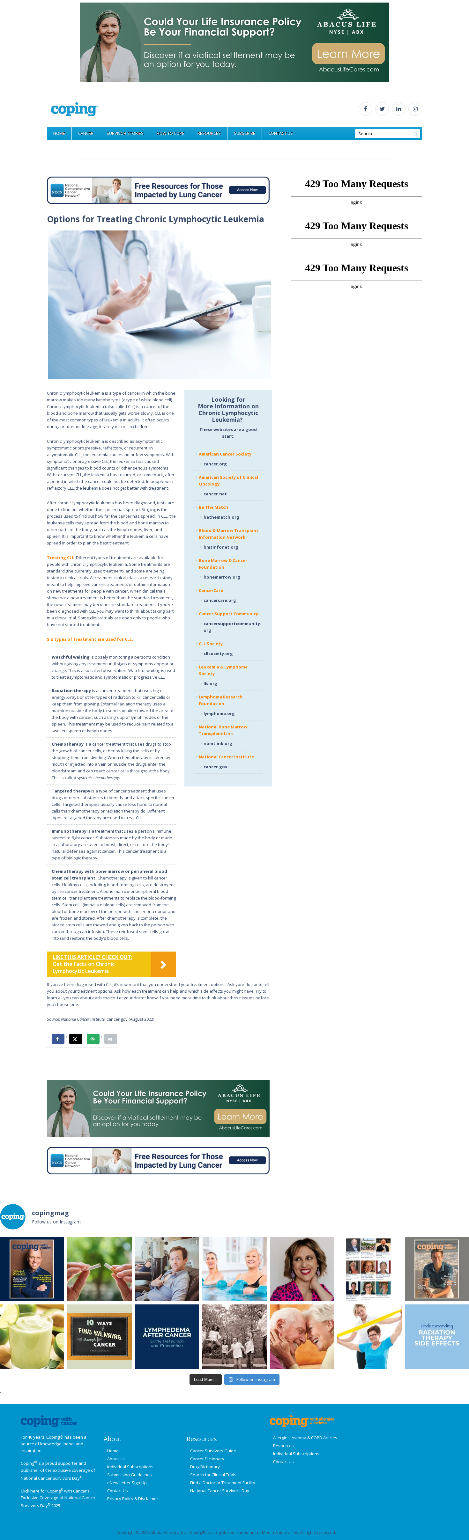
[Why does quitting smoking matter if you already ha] (99, 1269)
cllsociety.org (218, 653)
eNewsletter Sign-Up (127, 1482)
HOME (59, 133)
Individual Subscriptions (130, 1467)
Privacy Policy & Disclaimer (132, 1498)
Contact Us (117, 1490)
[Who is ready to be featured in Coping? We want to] (369, 1269)
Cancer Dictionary (207, 1459)
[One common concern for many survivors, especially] (167, 1336)
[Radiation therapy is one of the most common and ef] (437, 1336)
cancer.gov (215, 767)
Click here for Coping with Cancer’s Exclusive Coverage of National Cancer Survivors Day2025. (58, 1498)
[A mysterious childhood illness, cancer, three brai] (32, 1269)
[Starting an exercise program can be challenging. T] (234, 1269)
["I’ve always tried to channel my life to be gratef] (437, 1269)
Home (113, 1451)
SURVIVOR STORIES (125, 133)
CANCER (85, 133)
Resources (283, 1446)
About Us (116, 1459)
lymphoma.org (219, 713)
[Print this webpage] (110, 1039)
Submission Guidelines (129, 1475)
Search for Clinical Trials (213, 1475)
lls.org (210, 683)
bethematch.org (221, 517)
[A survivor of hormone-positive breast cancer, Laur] (302, 1269)
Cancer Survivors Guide (213, 1451)
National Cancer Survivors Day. (52, 1478)
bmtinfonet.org (221, 547)
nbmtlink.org (218, 743)
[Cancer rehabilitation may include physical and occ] (369, 1336)
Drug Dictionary (205, 1467)
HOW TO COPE (170, 133)
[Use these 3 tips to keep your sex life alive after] (302, 1336)
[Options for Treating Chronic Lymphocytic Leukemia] (159, 304)
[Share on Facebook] (58, 1039)
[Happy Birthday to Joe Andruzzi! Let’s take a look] (234, 1336)
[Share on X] (75, 1039)
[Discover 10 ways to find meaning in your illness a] (99, 1336)
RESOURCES (209, 133)
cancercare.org (220, 600)
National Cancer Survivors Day (219, 1490)
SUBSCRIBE (244, 133)
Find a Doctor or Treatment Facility (222, 1482)
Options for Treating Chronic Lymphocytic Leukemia (155, 219)
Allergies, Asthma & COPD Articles (305, 1438)
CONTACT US (280, 133)
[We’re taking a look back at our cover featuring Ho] (167, 1269)
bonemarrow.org (222, 577)
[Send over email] (93, 1039)
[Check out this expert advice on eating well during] (32, 1336)
